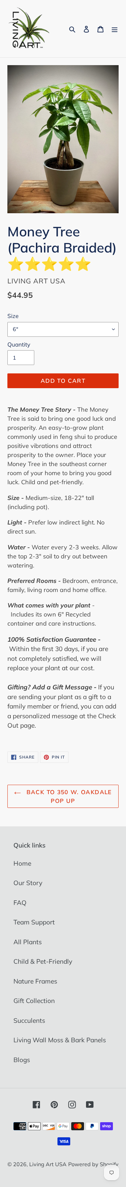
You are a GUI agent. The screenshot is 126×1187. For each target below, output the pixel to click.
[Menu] (115, 28)
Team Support (34, 922)
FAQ (20, 903)
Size (12, 315)
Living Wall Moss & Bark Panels (59, 1040)
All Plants (27, 942)
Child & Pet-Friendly (42, 961)
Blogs (21, 1060)
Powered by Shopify (93, 1164)
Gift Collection (34, 1001)
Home (22, 863)
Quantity (18, 344)
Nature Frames (35, 981)
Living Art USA (48, 1164)
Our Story (27, 883)
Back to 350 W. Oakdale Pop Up (68, 796)
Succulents (29, 1020)
